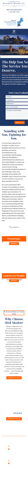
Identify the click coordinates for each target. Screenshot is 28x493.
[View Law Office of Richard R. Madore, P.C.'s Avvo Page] (17, 15)
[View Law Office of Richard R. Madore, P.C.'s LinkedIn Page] (11, 15)
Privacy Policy (19, 485)
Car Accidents (8, 248)
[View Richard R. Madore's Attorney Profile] (14, 312)
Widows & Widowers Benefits (13, 301)
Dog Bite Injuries (9, 262)
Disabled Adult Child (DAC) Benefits (15, 293)
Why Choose (14, 321)
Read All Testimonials (14, 419)
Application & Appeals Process (14, 285)
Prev (1, 405)
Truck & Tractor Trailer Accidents (14, 251)
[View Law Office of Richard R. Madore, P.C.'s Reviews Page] (20, 15)
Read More (14, 243)
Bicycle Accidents (9, 257)
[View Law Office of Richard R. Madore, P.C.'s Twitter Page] (14, 15)
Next (27, 405)
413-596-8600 (15, 460)
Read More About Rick (14, 378)
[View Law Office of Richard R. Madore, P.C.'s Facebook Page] (7, 15)
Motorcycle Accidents (11, 254)
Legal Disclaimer (9, 485)
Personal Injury (14, 239)
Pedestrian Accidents (10, 260)
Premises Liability (9, 265)
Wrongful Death (9, 268)
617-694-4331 (14, 12)
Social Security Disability (14, 276)
